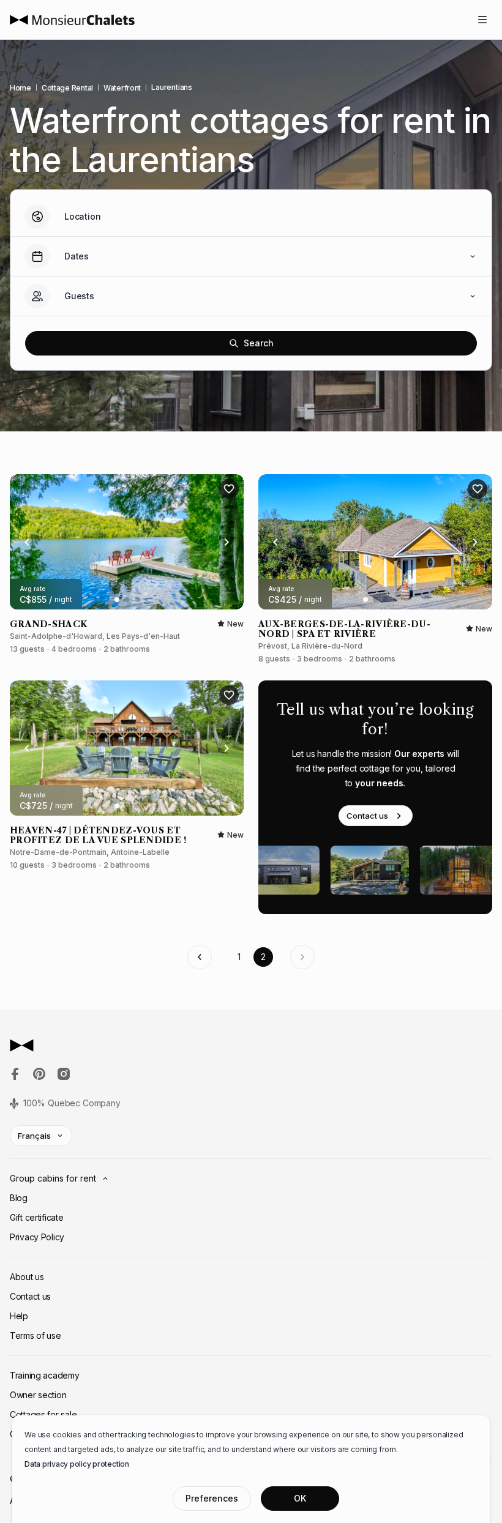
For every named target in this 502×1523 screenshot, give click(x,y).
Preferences (211, 1498)
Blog (19, 1198)
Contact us (367, 816)
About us (27, 1277)
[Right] (226, 542)
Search (259, 343)
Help (19, 1316)
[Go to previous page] (199, 957)
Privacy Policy (37, 1237)
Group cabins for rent (53, 1178)
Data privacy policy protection (76, 1464)
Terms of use (35, 1335)
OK (300, 1498)
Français (34, 1136)
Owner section (38, 1395)
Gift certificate (37, 1217)
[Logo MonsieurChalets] (72, 20)
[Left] (27, 542)
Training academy (45, 1375)
